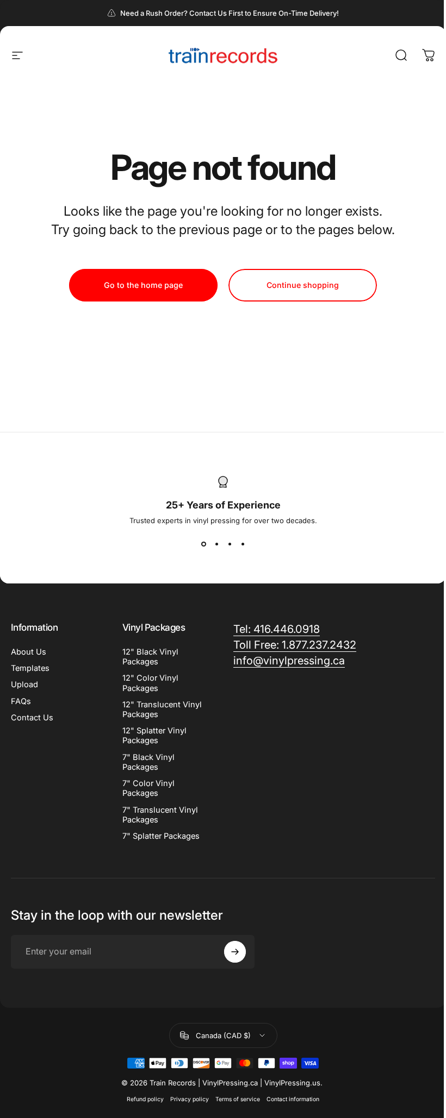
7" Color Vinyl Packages (148, 788)
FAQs (21, 701)
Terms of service (237, 1099)
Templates (30, 668)
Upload (24, 684)
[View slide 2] (216, 544)
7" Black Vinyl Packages (148, 762)
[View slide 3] (229, 544)
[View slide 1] (203, 544)
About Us (28, 652)
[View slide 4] (242, 544)
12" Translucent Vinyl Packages (162, 709)
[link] (276, 629)
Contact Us (32, 718)
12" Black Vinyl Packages (150, 657)
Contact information (293, 1099)
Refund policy (145, 1099)
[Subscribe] (235, 952)
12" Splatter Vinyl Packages (154, 735)
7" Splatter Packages (161, 836)
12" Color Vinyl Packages (150, 683)
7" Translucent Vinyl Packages (160, 815)
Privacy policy (189, 1099)
